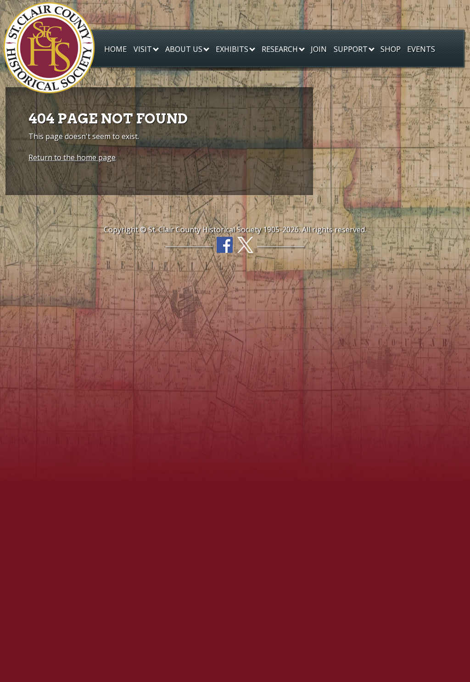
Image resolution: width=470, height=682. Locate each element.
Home (115, 49)
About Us (184, 49)
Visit (144, 49)
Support (351, 49)
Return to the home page (72, 157)
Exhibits (233, 49)
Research (281, 49)
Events (421, 49)
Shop (390, 49)
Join (319, 49)
